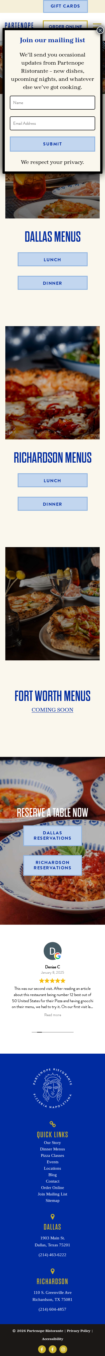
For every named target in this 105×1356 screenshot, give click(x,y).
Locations (52, 1168)
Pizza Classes (52, 1155)
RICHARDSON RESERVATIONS (52, 865)
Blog (52, 1175)
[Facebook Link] (42, 1349)
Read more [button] (52, 1015)
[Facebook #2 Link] (53, 1349)
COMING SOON (52, 710)
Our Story (52, 1142)
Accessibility (52, 1339)
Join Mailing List (52, 1194)
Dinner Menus (52, 1149)
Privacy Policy (78, 1331)
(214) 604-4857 (52, 1309)
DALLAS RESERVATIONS (52, 836)
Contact (52, 1181)
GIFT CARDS (65, 6)
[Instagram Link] (63, 1349)
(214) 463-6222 (52, 1255)
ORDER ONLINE (65, 26)
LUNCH (52, 259)
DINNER (52, 283)
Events (53, 1162)
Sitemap (53, 1200)
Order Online (52, 1187)
